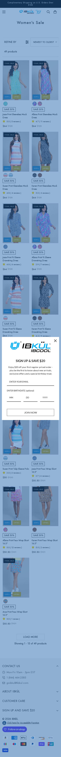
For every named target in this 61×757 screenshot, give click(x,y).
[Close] (55, 340)
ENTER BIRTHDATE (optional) (20, 390)
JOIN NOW (30, 412)
